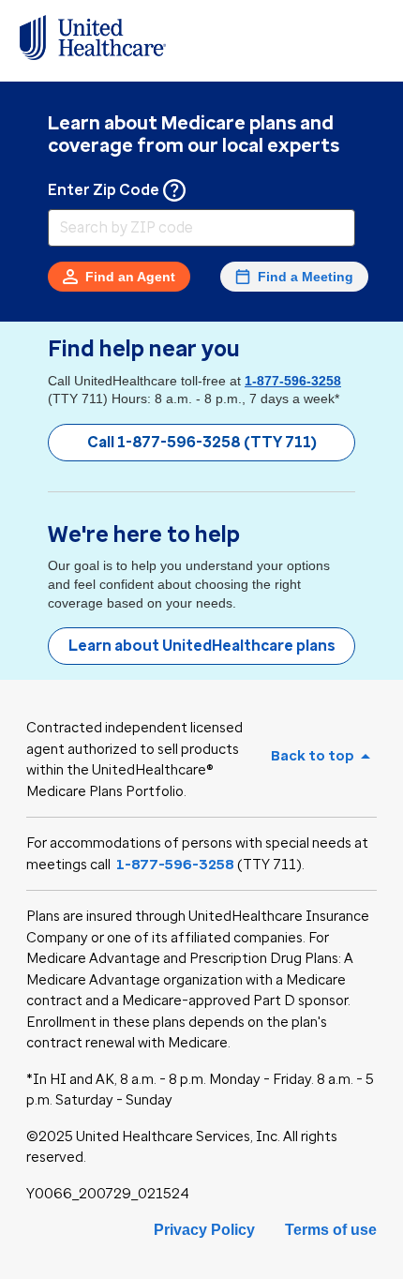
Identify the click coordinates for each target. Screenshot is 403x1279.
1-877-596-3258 (293, 380)
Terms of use (331, 1230)
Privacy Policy (204, 1230)
